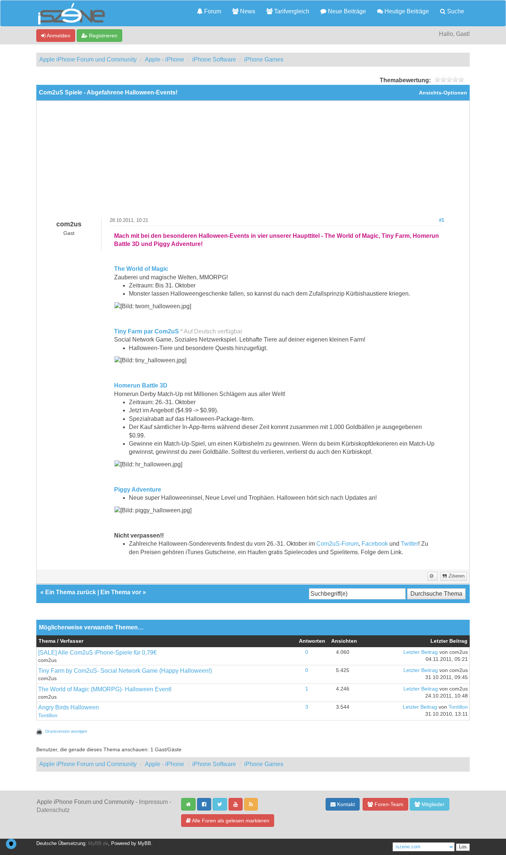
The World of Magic (141, 269)
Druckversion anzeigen (66, 731)
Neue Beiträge (346, 11)
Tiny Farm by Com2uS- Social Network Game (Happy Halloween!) (125, 671)
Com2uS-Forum (337, 543)
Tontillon (47, 715)
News (247, 11)
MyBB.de (98, 843)
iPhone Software (214, 59)
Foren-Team (388, 804)
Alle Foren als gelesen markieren (230, 821)
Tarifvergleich (291, 11)
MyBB (144, 843)
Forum (212, 11)
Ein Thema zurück (70, 592)
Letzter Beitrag (420, 652)
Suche (455, 11)
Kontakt (345, 804)
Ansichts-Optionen (443, 93)
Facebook (375, 543)
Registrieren (102, 36)
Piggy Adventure (137, 489)
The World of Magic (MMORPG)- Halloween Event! (105, 689)
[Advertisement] (253, 162)
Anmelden (58, 36)
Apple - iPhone (164, 59)
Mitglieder (432, 804)
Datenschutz (53, 810)
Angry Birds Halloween (68, 707)
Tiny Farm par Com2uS (146, 331)
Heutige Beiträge (406, 11)
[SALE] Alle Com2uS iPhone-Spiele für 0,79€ (97, 652)
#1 (441, 220)
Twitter (409, 543)
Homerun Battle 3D (140, 385)
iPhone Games (263, 59)
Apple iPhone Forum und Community (88, 59)
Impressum (153, 802)
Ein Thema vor (120, 592)
